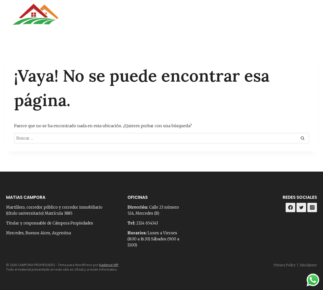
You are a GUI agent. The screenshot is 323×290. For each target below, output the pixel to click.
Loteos (275, 17)
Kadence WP (109, 265)
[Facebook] (298, 17)
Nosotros (177, 17)
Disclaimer (308, 265)
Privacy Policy (284, 265)
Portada (149, 17)
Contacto (207, 17)
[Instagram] (311, 17)
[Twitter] (301, 207)
